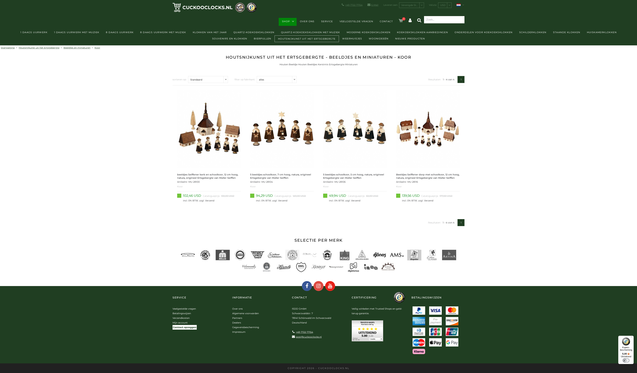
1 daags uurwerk (33, 32)
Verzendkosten (181, 318)
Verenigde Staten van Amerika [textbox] (412, 5)
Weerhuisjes (352, 38)
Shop (286, 21)
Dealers (236, 322)
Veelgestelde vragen (356, 21)
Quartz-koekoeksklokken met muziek (310, 32)
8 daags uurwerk (120, 32)
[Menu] (632, 338)
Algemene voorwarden (245, 313)
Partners (237, 318)
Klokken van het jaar (210, 32)
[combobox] (411, 5)
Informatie (242, 297)
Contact (386, 21)
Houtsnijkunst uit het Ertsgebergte (307, 38)
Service (327, 21)
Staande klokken (566, 32)
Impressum (239, 331)
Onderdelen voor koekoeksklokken (483, 32)
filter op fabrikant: (245, 79)
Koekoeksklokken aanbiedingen (422, 32)
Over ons (307, 21)
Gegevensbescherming (245, 327)
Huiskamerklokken (602, 32)
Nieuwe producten (410, 38)
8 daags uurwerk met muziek (163, 32)
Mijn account (180, 322)
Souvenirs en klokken (229, 38)
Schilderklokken (532, 32)
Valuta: (433, 4)
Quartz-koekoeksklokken (253, 32)
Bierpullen (262, 38)
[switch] (626, 360)
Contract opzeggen (184, 327)
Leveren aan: (390, 4)
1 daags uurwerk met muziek (76, 32)
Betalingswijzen (182, 313)
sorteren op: (179, 79)
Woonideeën (379, 38)
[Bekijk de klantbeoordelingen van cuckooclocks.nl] (367, 332)
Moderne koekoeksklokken (368, 32)
